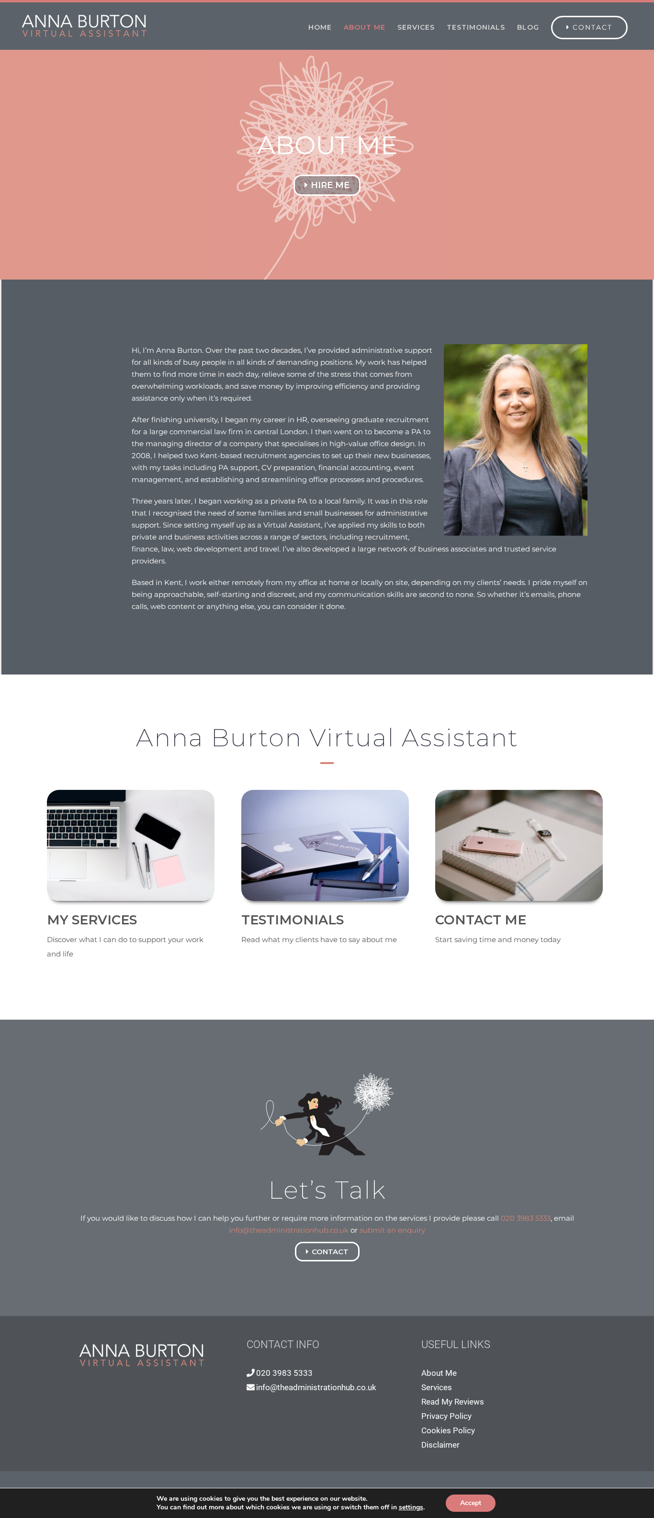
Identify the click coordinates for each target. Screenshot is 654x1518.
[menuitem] (320, 27)
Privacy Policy (446, 1416)
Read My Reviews (452, 1401)
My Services (92, 920)
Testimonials (292, 920)
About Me (439, 1373)
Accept (470, 1502)
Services (436, 1387)
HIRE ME (330, 185)
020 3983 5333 (526, 1218)
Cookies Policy (448, 1430)
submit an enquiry (392, 1230)
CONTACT (330, 1251)
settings (411, 1507)
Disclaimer (440, 1445)
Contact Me (480, 920)
